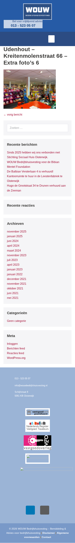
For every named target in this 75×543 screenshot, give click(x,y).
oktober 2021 (15, 288)
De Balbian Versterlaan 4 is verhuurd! (30, 171)
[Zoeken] (63, 128)
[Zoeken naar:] (37, 127)
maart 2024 (14, 250)
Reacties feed (15, 353)
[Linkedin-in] (69, 39)
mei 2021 (12, 297)
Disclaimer (48, 532)
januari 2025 (14, 236)
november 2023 (16, 255)
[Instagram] (44, 510)
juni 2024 (12, 240)
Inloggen (12, 343)
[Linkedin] (30, 510)
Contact (46, 537)
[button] (51, 39)
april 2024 (13, 245)
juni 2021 (12, 293)
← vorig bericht (12, 114)
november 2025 (16, 231)
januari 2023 (14, 269)
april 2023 (13, 264)
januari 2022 (14, 274)
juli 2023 (12, 259)
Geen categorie (16, 320)
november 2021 (16, 283)
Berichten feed (16, 348)
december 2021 (16, 279)
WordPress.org (16, 357)
